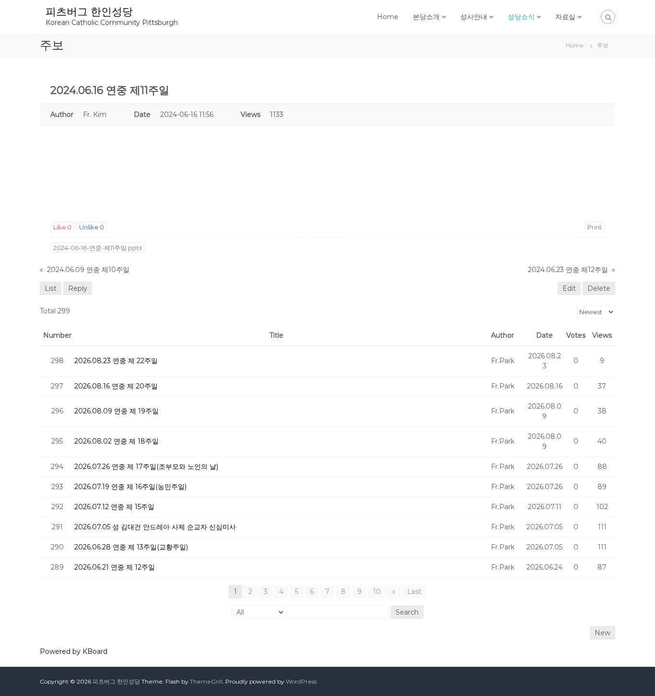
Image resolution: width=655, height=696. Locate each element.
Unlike (91, 227)
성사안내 (473, 16)
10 (377, 591)
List (51, 288)
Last (414, 591)
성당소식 (521, 16)
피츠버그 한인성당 (89, 11)
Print (594, 227)
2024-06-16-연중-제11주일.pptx (97, 247)
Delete (598, 288)
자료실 (565, 16)
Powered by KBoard (73, 651)
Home (387, 16)
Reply (77, 288)
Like (62, 227)
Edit (569, 288)
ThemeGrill (206, 681)
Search (407, 612)
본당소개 (426, 16)
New (602, 632)
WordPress (301, 681)
